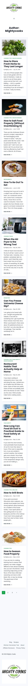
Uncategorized (17, 58)
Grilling (14, 489)
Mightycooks (8, 69)
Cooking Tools (8, 236)
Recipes (16, 642)
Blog (10, 642)
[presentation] (14, 48)
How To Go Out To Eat (13, 183)
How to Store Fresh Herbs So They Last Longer (13, 64)
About (22, 645)
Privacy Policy (20, 648)
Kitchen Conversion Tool (11, 645)
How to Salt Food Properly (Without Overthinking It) (14, 123)
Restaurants (8, 179)
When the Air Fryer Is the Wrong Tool (11, 242)
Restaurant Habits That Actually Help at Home (13, 367)
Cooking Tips (8, 58)
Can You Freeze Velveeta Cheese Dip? (13, 303)
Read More (8, 93)
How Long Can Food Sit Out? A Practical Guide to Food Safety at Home (14, 431)
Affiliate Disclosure (9, 648)
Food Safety (16, 359)
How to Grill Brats (13, 492)
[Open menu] (14, 18)
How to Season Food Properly (12, 552)
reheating (7, 298)
